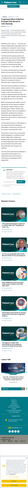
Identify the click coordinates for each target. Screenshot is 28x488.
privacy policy (7, 186)
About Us (14, 400)
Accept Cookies (14, 485)
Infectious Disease (6, 194)
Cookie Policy (12, 474)
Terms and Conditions (14, 407)
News (16, 441)
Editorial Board (14, 405)
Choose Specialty (12, 6)
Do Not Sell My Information (14, 410)
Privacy (14, 408)
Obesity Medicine (16, 194)
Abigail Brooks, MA (8, 348)
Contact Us (14, 403)
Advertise (14, 402)
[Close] (26, 458)
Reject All (14, 481)
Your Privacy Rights (14, 412)
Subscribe (20, 181)
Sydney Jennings (8, 229)
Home (4, 441)
